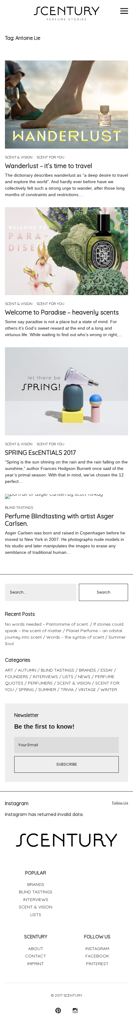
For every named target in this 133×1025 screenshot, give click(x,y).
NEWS (84, 676)
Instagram (75, 1010)
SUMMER (47, 689)
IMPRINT (35, 963)
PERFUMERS (40, 683)
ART (9, 670)
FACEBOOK (97, 956)
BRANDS (87, 670)
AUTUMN (27, 670)
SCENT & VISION (18, 157)
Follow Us (120, 802)
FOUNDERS (16, 676)
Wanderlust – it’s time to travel (48, 166)
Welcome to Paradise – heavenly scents (62, 312)
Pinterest (57, 1010)
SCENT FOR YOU (50, 157)
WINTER (109, 689)
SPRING (26, 689)
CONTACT (35, 956)
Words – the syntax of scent (75, 637)
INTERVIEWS (45, 676)
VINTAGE (87, 689)
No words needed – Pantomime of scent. (47, 624)
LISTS (67, 676)
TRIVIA (67, 689)
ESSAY (107, 670)
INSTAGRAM (97, 948)
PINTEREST (97, 963)
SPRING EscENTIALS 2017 (40, 452)
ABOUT (35, 948)
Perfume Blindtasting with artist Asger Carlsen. (59, 519)
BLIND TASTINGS (19, 507)
